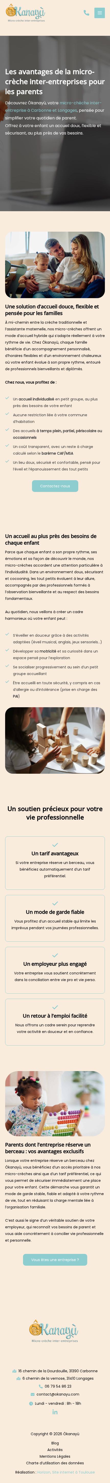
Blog (55, 1443)
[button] (86, 13)
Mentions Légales (55, 1456)
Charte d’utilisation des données (55, 1463)
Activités (55, 1449)
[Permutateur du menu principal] (99, 13)
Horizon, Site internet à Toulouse (66, 1472)
